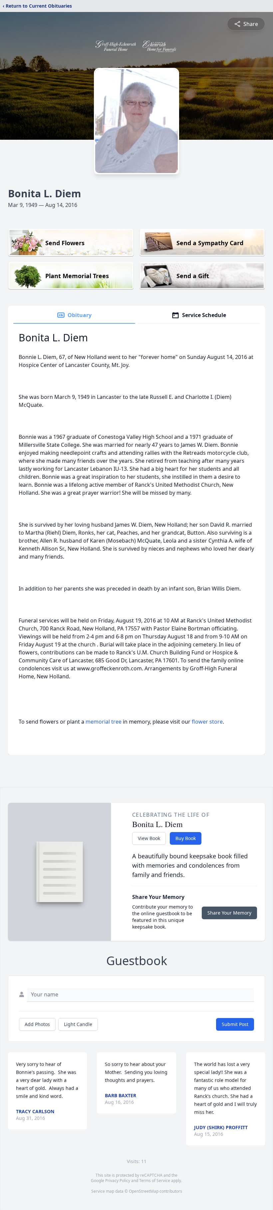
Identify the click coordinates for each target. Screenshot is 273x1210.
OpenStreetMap (143, 1191)
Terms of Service (154, 1180)
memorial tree (104, 721)
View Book (149, 838)
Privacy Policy (117, 1180)
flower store (207, 721)
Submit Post (235, 1024)
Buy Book (185, 838)
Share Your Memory (229, 913)
